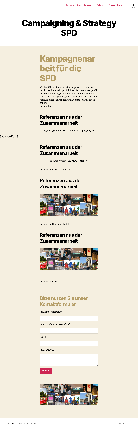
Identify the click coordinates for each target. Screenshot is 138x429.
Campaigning (89, 5)
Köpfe (79, 5)
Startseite (70, 5)
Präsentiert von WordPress (28, 423)
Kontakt (120, 5)
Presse (112, 5)
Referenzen (101, 5)
